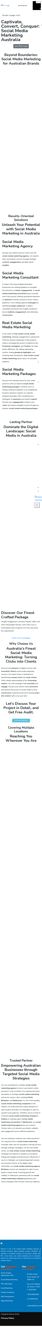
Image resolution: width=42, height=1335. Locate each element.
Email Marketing (6, 1288)
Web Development (7, 1296)
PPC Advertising (6, 1284)
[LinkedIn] (36, 1320)
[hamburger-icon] (38, 2)
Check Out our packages (21, 638)
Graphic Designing (7, 1292)
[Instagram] (39, 1315)
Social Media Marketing (9, 1279)
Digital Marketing (7, 1301)
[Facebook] (33, 1315)
